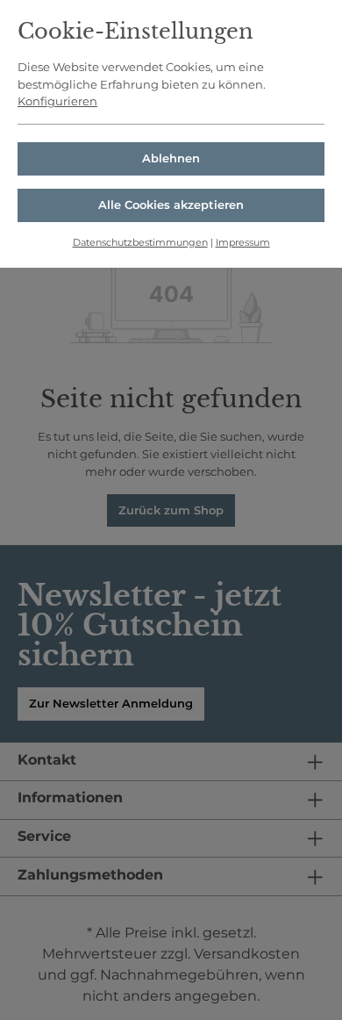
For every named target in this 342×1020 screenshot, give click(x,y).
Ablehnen (171, 158)
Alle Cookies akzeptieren (171, 205)
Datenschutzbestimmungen (140, 242)
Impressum (243, 242)
